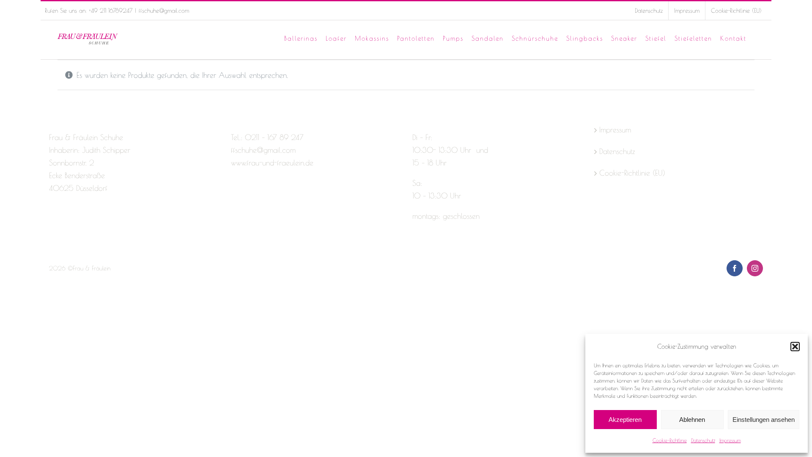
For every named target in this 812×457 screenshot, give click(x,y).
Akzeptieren (625, 419)
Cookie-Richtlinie (670, 440)
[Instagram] (67, 222)
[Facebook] (53, 222)
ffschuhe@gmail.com (164, 10)
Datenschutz (703, 440)
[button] (795, 346)
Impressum (730, 440)
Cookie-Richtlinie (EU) (632, 172)
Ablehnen (692, 419)
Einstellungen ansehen (763, 419)
